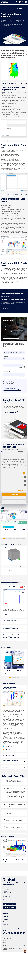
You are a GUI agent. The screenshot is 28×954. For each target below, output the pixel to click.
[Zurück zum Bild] (6, 238)
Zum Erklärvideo (8, 746)
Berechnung (4, 194)
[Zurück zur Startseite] (4, 2)
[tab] (14, 41)
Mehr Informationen (10, 412)
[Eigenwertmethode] (14, 181)
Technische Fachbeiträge (10, 583)
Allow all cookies (14, 494)
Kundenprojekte (7, 836)
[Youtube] (6, 933)
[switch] (25, 477)
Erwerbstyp (5, 356)
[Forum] (4, 933)
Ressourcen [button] (6, 925)
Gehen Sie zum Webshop (11, 337)
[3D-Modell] (3, 238)
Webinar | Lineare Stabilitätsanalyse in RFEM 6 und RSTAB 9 (14, 530)
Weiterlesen (7, 614)
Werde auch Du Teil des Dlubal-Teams (13, 929)
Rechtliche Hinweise (7, 938)
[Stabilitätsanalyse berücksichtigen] (14, 128)
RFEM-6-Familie (8, 329)
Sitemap (4, 942)
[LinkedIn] (15, 933)
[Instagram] (24, 933)
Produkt (4, 350)
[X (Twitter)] (12, 933)
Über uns (4, 940)
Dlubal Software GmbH (10, 889)
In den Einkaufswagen (11, 389)
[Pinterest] (18, 933)
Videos (3, 508)
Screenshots (6, 647)
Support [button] (5, 919)
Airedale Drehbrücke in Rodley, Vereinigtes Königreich (13, 860)
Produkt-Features (8, 683)
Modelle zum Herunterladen (11, 544)
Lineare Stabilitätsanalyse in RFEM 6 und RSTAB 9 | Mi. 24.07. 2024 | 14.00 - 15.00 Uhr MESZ (13, 672)
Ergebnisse (4, 259)
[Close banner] (26, 451)
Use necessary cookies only (14, 501)
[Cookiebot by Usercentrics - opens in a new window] (17, 451)
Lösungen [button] (6, 913)
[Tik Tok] (21, 933)
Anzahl (4, 363)
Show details (21, 490)
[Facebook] (9, 933)
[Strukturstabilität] (14, 70)
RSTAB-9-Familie (8, 331)
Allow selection (14, 497)
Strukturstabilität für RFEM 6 (13, 83)
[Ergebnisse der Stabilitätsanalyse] (14, 245)
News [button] (4, 922)
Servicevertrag (10, 371)
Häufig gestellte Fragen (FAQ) (12, 776)
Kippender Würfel (7, 571)
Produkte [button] (6, 916)
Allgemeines (4, 83)
